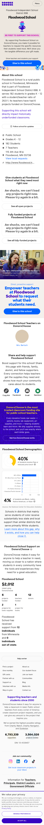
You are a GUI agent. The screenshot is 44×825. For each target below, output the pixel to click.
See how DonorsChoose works (22, 438)
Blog (24, 682)
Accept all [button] (22, 821)
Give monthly (8, 670)
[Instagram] (10, 761)
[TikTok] (33, 761)
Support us (7, 682)
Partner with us (8, 678)
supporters (12, 736)
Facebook (17, 395)
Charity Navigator (31, 726)
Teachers (30, 779)
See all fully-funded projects (22, 240)
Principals (9, 783)
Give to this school (22, 63)
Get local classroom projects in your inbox (22, 768)
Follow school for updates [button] (23, 126)
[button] (6, 392)
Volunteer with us (9, 686)
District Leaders (25, 783)
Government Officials (22, 786)
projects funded (32, 736)
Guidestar (23, 728)
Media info (26, 686)
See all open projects (22, 206)
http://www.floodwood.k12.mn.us (20, 162)
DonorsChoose (7, 4)
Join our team (27, 674)
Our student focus (29, 670)
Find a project (8, 667)
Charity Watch (16, 726)
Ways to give (7, 690)
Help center (22, 659)
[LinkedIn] (18, 761)
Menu (37, 3)
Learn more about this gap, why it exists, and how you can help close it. (22, 532)
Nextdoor (38, 395)
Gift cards (6, 674)
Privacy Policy (6, 808)
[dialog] (22, 808)
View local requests (16, 158)
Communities (27, 678)
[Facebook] (26, 761)
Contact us (26, 690)
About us (25, 667)
